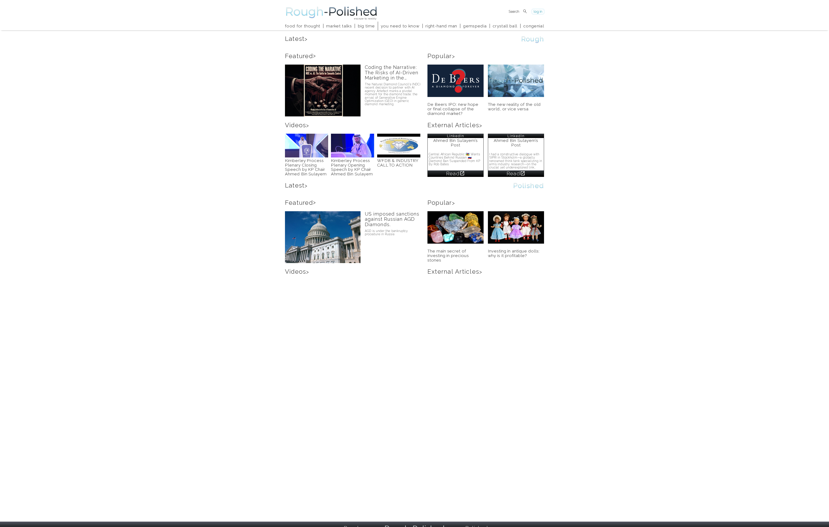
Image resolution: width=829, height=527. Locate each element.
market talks (339, 26)
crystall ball (505, 26)
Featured (300, 56)
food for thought (302, 26)
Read (455, 173)
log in (538, 12)
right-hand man (441, 26)
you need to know (400, 26)
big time (366, 26)
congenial (533, 26)
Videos (297, 125)
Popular (441, 56)
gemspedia (475, 26)
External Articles (454, 125)
